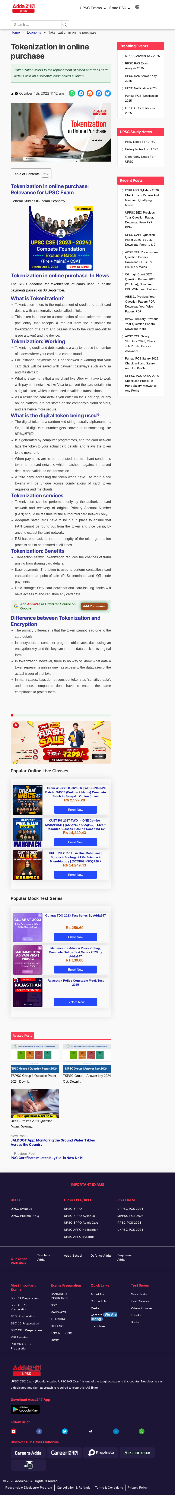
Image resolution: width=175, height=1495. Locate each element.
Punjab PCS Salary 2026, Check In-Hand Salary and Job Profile (142, 363)
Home (15, 32)
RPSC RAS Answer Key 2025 (141, 78)
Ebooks (136, 1315)
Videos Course (141, 1308)
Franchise (98, 1326)
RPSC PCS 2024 (129, 1222)
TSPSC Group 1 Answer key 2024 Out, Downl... (87, 1078)
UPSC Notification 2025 (141, 88)
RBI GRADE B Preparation (21, 1346)
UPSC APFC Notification (81, 1229)
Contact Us (98, 1301)
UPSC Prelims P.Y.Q (25, 1215)
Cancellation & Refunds (73, 1487)
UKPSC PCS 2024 (130, 1229)
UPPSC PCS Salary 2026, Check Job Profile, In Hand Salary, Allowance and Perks (142, 383)
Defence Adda (101, 1255)
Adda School (73, 1255)
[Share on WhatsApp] (72, 93)
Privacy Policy (137, 1487)
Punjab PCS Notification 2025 (141, 98)
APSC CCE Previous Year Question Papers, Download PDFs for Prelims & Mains (142, 259)
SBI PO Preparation (25, 1298)
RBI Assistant (20, 1337)
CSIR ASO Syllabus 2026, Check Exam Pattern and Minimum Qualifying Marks (142, 198)
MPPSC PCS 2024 (130, 1215)
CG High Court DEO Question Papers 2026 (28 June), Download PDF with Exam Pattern (141, 282)
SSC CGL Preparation (26, 1330)
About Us (97, 1294)
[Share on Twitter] (108, 93)
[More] (137, 7)
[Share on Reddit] (90, 93)
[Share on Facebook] (99, 93)
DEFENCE (58, 1326)
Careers (104, 1317)
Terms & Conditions (109, 1487)
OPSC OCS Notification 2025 (140, 110)
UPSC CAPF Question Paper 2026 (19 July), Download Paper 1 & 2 (140, 239)
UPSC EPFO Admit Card (81, 1222)
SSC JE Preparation (25, 1323)
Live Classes (140, 1301)
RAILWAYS (58, 1312)
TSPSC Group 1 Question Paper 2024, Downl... (33, 1078)
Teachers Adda (43, 1257)
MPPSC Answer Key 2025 (142, 56)
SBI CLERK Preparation (19, 1307)
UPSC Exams (91, 8)
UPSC (55, 1340)
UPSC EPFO (73, 1208)
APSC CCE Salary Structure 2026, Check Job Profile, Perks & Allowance (140, 343)
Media (95, 1308)
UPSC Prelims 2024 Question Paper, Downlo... (31, 1123)
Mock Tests (139, 1294)
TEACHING (59, 1319)
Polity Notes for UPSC (140, 141)
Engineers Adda (124, 1257)
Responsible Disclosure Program (28, 1487)
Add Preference (94, 606)
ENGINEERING (62, 1333)
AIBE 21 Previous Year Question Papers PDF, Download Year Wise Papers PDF (140, 304)
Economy (34, 32)
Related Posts (22, 1035)
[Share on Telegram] (81, 93)
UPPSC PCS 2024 (130, 1208)
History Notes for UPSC (141, 149)
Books (135, 1322)
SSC (54, 1305)
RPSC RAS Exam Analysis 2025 (137, 66)
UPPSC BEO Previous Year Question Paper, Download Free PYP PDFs (140, 220)
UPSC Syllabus (21, 1208)
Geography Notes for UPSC (140, 159)
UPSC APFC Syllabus (79, 1236)
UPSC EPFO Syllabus (79, 1215)
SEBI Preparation (23, 1316)
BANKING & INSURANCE (60, 1296)
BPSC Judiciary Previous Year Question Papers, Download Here (141, 323)
